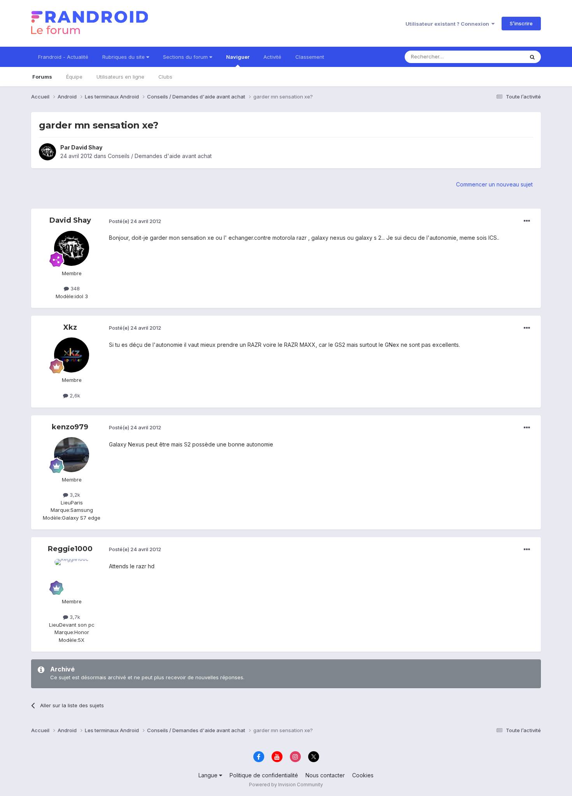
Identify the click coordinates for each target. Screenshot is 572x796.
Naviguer (237, 57)
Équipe (74, 77)
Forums (42, 77)
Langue (208, 775)
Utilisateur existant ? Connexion (448, 24)
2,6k (74, 395)
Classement (309, 57)
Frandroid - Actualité (63, 57)
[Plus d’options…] (527, 221)
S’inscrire (521, 23)
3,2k (74, 495)
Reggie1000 (70, 549)
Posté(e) (135, 221)
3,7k (74, 617)
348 (74, 288)
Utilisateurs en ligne (120, 77)
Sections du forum (186, 57)
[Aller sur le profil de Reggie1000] (71, 576)
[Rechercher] (532, 57)
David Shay (86, 147)
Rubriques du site (124, 57)
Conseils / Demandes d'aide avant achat (160, 156)
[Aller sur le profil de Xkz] (71, 355)
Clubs (165, 77)
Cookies (363, 775)
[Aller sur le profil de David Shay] (47, 151)
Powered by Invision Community (286, 784)
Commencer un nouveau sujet (494, 184)
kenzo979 (70, 427)
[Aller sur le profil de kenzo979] (71, 454)
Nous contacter (325, 775)
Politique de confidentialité (264, 775)
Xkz (70, 327)
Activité (272, 57)
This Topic (501, 57)
